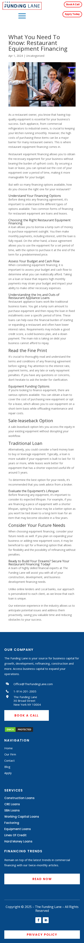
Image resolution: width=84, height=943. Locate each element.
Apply (8, 773)
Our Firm (10, 754)
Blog (7, 767)
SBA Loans (12, 810)
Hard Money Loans (18, 841)
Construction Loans (19, 798)
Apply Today (72, 14)
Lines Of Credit (15, 835)
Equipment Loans (17, 829)
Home (8, 748)
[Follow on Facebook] (38, 920)
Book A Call (73, 4)
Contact (9, 760)
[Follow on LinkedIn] (46, 920)
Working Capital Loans (21, 817)
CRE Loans (12, 804)
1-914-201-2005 (24, 691)
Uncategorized (35, 56)
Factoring (11, 823)
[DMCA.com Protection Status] (19, 731)
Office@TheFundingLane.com (33, 684)
